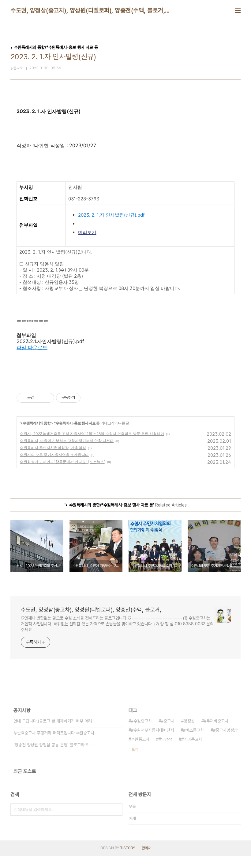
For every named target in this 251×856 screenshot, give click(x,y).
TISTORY (127, 848)
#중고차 (167, 721)
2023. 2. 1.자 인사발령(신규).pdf (111, 215)
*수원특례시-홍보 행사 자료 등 (76, 423)
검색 (116, 809)
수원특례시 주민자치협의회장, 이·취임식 (53, 447)
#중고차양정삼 (225, 730)
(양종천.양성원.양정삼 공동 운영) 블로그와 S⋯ (52, 744)
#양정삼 (165, 739)
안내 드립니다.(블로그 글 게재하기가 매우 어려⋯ (54, 721)
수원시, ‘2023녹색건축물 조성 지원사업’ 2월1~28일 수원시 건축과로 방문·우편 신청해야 (92, 433)
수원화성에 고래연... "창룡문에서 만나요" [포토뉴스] (62, 461)
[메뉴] (237, 10)
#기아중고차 (191, 739)
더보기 (133, 749)
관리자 (146, 848)
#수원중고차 (141, 721)
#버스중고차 (193, 730)
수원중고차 (140, 739)
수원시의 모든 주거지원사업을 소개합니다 (54, 454)
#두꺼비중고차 (216, 721)
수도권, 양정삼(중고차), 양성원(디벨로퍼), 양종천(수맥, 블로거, (87, 10)
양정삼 (189, 721)
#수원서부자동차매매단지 (152, 730)
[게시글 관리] (47, 397)
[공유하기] (39, 397)
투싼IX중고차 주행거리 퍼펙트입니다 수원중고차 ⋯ (56, 732)
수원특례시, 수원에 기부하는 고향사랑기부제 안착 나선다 (67, 440)
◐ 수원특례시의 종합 (36, 423)
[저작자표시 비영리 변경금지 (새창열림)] (89, 397)
